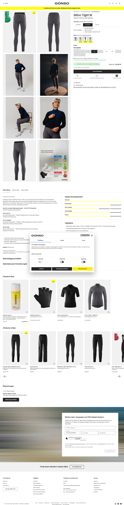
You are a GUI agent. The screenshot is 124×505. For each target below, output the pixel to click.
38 (89, 51)
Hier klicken (77, 438)
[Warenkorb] (119, 3)
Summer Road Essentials (39, 491)
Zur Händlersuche (77, 466)
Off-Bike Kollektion (37, 485)
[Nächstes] (119, 376)
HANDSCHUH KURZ (35, 315)
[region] (36, 96)
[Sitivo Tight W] (19, 32)
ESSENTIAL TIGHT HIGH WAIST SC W (66, 366)
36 (83, 51)
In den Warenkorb (97, 71)
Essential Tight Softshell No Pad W (11, 366)
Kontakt (65, 481)
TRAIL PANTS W (89, 366)
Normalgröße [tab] (77, 47)
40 (94, 51)
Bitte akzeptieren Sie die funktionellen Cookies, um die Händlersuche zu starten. (95, 87)
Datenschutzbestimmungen (78, 444)
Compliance (6, 485)
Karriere (5, 483)
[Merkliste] (27, 312)
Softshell (35, 481)
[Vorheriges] (5, 376)
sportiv (97, 24)
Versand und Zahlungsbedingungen (71, 485)
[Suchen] (109, 3)
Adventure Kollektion (38, 494)
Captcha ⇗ (83, 440)
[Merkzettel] (113, 3)
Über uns (5, 481)
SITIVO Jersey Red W (62, 315)
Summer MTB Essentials (39, 489)
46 (112, 51)
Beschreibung (6, 190)
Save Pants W (33, 366)
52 (83, 54)
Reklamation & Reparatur (100, 483)
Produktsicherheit (98, 489)
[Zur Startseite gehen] (62, 3)
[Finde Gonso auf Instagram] (115, 504)
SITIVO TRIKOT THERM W (91, 315)
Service (96, 478)
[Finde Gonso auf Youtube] (121, 504)
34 (78, 51)
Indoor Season (36, 487)
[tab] (78, 25)
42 (101, 51)
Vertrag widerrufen (10, 489)
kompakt (87, 24)
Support (96, 481)
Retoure (96, 491)
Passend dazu (16, 190)
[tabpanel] (97, 30)
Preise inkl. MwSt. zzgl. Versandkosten (81, 67)
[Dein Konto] (116, 3)
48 (119, 51)
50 (77, 54)
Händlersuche (97, 485)
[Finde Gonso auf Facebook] (118, 504)
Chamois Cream (7, 315)
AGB (101, 444)
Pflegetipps (97, 487)
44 (106, 51)
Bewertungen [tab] (8, 386)
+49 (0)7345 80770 (70, 492)
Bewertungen (24, 190)
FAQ (64, 483)
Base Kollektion (37, 483)
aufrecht (78, 24)
